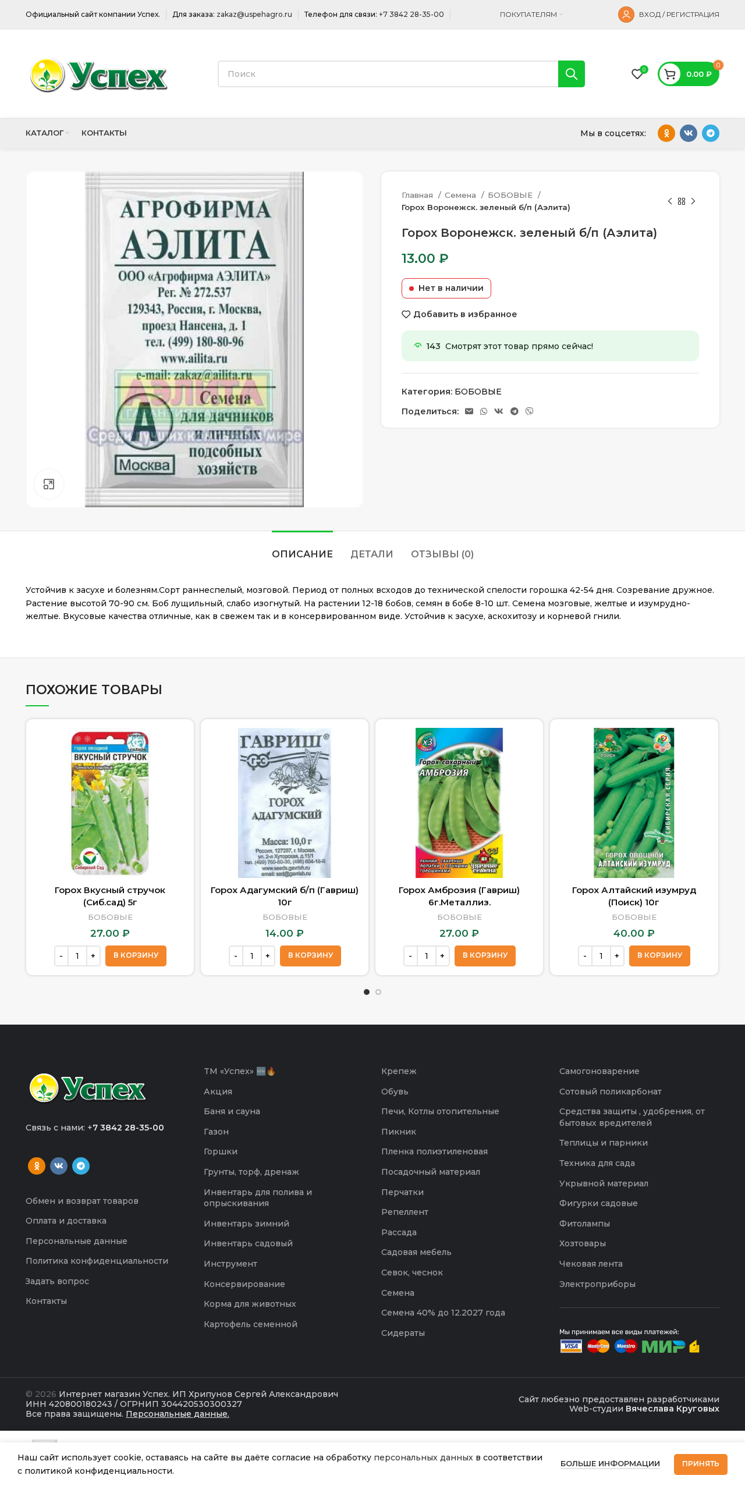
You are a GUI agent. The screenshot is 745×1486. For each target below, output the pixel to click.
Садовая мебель (416, 1252)
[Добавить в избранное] (176, 773)
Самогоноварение (599, 1071)
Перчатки (402, 1192)
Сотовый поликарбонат (610, 1091)
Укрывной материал (603, 1183)
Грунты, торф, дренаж (251, 1172)
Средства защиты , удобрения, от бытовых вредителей (632, 1117)
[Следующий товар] (693, 201)
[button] (135, 955)
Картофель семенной (250, 1324)
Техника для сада (597, 1163)
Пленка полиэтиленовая (434, 1151)
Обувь (395, 1091)
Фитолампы (584, 1223)
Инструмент (230, 1264)
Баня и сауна (232, 1111)
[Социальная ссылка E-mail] (469, 411)
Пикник (398, 1131)
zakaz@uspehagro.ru (254, 14)
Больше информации (610, 1463)
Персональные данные (76, 1241)
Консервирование (244, 1284)
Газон (216, 1131)
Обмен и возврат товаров (82, 1201)
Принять (700, 1463)
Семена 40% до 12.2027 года (443, 1312)
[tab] (302, 548)
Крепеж (399, 1071)
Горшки (220, 1151)
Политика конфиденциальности (97, 1261)
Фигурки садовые (598, 1203)
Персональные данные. (177, 1414)
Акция (218, 1091)
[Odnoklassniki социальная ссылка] (666, 133)
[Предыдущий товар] (670, 201)
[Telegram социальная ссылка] (710, 133)
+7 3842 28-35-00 (411, 14)
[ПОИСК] (571, 74)
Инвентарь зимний (246, 1223)
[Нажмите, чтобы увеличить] (48, 484)
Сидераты (403, 1333)
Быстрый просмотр (176, 747)
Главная (418, 195)
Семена (461, 195)
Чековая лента (591, 1264)
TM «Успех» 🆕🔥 (240, 1071)
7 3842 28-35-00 (128, 1127)
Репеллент (404, 1212)
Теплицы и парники (603, 1142)
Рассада (399, 1232)
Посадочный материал (430, 1172)
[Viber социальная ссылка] (529, 411)
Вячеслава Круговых (672, 1408)
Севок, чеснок (412, 1272)
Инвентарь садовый (248, 1243)
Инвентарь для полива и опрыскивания (258, 1198)
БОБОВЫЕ (511, 195)
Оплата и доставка (66, 1220)
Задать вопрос (57, 1281)
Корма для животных (250, 1304)
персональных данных (423, 1457)
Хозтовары (582, 1243)
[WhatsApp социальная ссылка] (484, 411)
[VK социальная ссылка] (688, 133)
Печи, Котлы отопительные (440, 1111)
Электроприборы (597, 1284)
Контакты (46, 1301)
